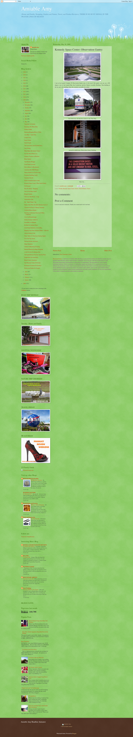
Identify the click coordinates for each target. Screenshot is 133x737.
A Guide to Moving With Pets (36, 657)
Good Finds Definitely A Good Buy (33, 228)
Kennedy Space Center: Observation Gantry (35, 183)
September (27, 110)
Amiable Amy (36, 8)
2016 (24, 80)
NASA (76, 188)
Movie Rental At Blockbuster (31, 167)
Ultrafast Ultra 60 (28, 178)
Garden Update (28, 129)
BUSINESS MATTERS (29, 492)
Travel (88, 188)
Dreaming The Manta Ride (31, 127)
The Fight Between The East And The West (35, 255)
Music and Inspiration (29, 517)
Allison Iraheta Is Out (29, 233)
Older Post (108, 250)
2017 (24, 77)
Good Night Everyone (29, 164)
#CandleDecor (32, 696)
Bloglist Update (28, 194)
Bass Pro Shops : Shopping (31, 188)
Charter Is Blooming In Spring (32, 246)
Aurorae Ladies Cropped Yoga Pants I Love (38, 677)
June (26, 119)
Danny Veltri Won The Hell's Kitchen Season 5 (36, 205)
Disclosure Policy (57, 259)
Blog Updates (27, 159)
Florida (60, 188)
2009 (24, 100)
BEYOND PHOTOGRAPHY (31, 479)
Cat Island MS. (27, 557)
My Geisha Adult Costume (35, 667)
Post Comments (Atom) (66, 254)
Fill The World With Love (30, 153)
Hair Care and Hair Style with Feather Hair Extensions (38, 706)
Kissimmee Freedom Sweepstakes (32, 265)
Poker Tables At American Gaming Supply (35, 236)
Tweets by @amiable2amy (27, 536)
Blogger (74, 733)
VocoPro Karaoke (35, 519)
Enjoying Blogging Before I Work (32, 132)
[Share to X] (81, 186)
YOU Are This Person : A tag (31, 197)
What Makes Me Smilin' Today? (32, 151)
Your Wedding (27, 588)
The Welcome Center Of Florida (32, 263)
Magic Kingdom (28, 244)
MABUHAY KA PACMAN (31, 257)
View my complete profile (27, 56)
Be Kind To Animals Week (31, 225)
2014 (24, 86)
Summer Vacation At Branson (31, 156)
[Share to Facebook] (83, 186)
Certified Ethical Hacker (30, 210)
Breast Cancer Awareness (30, 260)
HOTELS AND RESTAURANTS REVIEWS (35, 545)
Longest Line (27, 137)
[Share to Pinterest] (85, 186)
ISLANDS (26, 556)
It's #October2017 (27, 494)
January (27, 280)
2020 (24, 72)
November (27, 105)
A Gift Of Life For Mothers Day (32, 252)
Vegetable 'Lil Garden (29, 124)
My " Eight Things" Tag (30, 202)
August (27, 113)
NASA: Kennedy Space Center (32, 180)
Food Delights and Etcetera (30, 503)
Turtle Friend (27, 143)
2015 (24, 83)
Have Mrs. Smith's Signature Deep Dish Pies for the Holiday (35, 632)
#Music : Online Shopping (37, 505)
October (27, 108)
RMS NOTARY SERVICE (30, 577)
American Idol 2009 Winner (31, 170)
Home (82, 250)
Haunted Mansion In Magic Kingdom (33, 249)
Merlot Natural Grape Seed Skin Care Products (38, 621)
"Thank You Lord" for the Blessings (30, 688)
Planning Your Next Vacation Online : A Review (36, 230)
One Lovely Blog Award (30, 191)
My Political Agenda (28, 566)
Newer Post (57, 250)
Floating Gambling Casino (31, 175)
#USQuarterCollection (36, 480)
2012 (24, 91)
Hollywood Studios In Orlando (32, 268)
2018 (24, 75)
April (26, 271)
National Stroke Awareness (31, 241)
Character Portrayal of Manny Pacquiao (34, 207)
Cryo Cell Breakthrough (30, 217)
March (26, 274)
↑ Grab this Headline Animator (66, 726)
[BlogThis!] (79, 186)
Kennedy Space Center (68, 188)
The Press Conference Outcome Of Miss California (34, 213)
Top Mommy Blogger (29, 162)
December (27, 102)
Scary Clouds (27, 140)
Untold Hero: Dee (28, 199)
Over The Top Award (29, 238)
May (26, 122)
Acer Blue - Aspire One (30, 135)
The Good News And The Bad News (33, 145)
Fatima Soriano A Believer (31, 220)
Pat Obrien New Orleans (29, 546)
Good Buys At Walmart (30, 222)
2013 (24, 89)
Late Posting (27, 148)
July (26, 116)
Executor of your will (28, 579)
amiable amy (35, 47)
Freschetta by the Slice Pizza (29, 649)
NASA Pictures (83, 188)
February (27, 277)
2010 (24, 97)
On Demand (27, 186)
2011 (24, 94)
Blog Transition (25, 641)
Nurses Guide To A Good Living (32, 172)
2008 (24, 283)
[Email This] (78, 186)
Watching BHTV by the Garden (31, 589)
